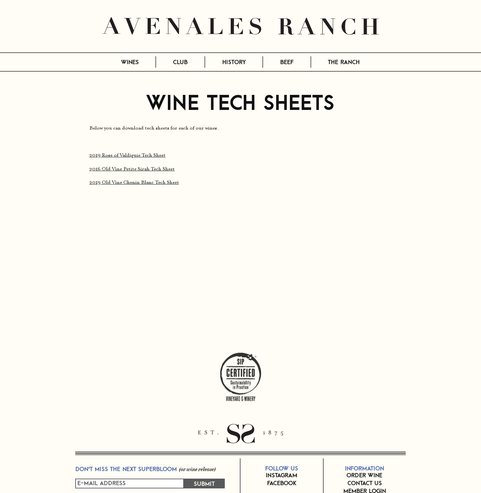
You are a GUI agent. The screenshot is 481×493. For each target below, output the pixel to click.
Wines (130, 61)
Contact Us (364, 482)
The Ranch (344, 61)
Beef (287, 61)
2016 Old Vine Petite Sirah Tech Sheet (132, 169)
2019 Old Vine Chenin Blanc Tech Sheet (134, 182)
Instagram (281, 475)
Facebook (281, 482)
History (234, 61)
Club (180, 61)
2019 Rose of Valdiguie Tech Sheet (127, 155)
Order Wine (365, 475)
